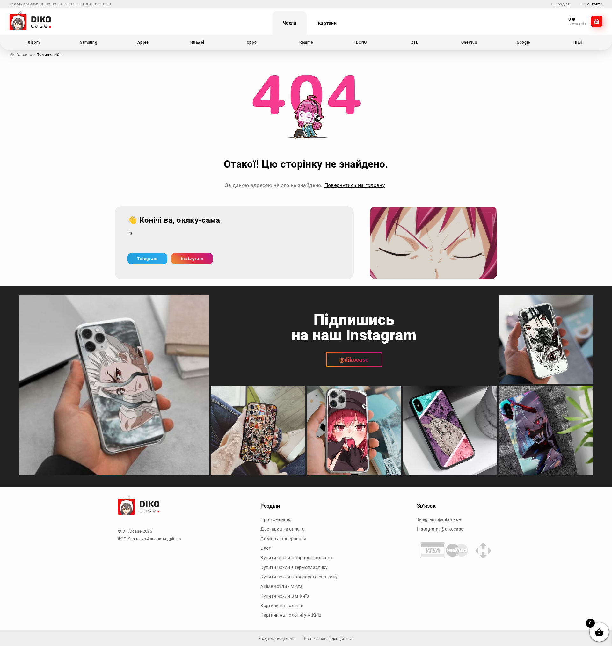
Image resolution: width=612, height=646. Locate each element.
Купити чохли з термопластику (294, 567)
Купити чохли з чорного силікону (296, 557)
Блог (265, 548)
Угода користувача (276, 638)
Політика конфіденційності (328, 638)
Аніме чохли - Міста (281, 586)
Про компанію (275, 519)
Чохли (289, 22)
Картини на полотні (281, 605)
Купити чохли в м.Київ (284, 596)
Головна (24, 55)
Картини (327, 23)
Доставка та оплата (282, 529)
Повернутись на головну (354, 185)
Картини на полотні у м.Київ (290, 615)
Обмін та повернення (283, 538)
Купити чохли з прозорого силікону (299, 576)
